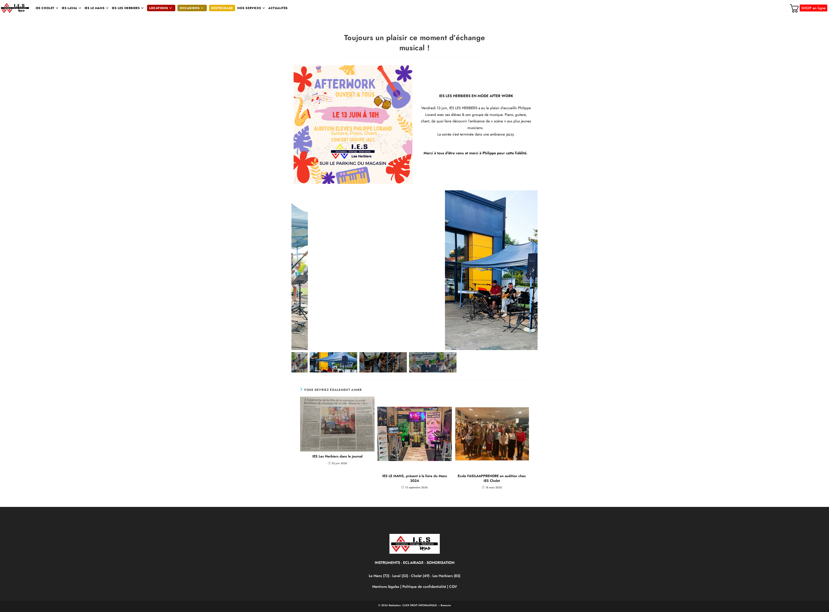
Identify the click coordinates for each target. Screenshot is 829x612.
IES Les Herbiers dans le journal (337, 456)
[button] (296, 270)
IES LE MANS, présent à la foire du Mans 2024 (414, 478)
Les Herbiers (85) (446, 575)
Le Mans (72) (379, 575)
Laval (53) (399, 575)
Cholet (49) (420, 575)
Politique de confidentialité (424, 586)
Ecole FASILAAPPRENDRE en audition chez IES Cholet (492, 478)
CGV (453, 586)
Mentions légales (385, 586)
